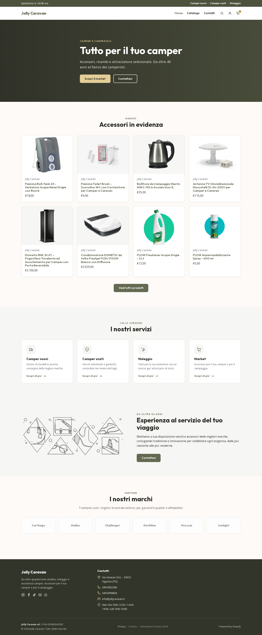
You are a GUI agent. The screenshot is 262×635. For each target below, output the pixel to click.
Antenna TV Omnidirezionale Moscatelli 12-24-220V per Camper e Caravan (213, 187)
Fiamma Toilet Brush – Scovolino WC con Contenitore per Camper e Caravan (103, 187)
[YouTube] (40, 595)
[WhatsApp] (46, 595)
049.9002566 (109, 587)
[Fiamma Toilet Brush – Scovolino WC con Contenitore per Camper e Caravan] (103, 154)
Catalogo (193, 13)
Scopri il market (95, 78)
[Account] (230, 13)
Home (179, 13)
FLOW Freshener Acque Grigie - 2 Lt (158, 256)
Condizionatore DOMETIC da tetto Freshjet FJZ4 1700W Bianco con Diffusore (101, 258)
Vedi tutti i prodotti (131, 288)
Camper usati (218, 3)
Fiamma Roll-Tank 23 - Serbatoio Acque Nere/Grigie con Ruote (45, 187)
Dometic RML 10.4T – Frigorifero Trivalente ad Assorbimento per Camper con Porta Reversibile (46, 260)
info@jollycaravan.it (113, 599)
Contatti (209, 13)
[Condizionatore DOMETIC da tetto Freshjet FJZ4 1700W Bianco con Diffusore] (103, 225)
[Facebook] (28, 595)
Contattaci (125, 78)
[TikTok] (34, 595)
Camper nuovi (198, 3)
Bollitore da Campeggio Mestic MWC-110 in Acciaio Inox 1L (158, 185)
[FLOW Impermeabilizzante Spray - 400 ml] (215, 225)
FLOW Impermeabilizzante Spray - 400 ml (211, 256)
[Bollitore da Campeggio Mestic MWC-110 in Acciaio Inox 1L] (159, 154)
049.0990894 (109, 593)
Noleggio (235, 3)
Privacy (122, 626)
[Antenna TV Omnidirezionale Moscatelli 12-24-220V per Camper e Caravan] (215, 154)
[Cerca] (222, 13)
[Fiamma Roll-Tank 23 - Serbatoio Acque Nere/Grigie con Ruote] (47, 154)
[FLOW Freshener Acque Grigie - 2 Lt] (159, 225)
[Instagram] (23, 595)
